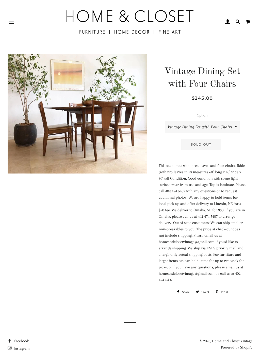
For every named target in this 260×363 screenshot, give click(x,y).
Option (202, 115)
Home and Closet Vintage (232, 341)
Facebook (21, 341)
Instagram (21, 348)
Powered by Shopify (236, 347)
